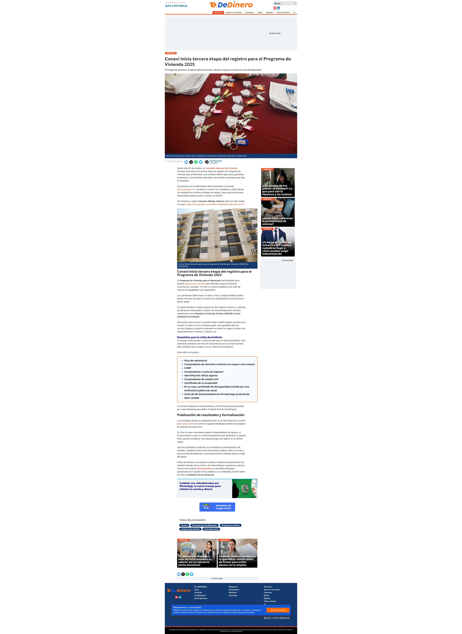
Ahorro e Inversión (234, 12)
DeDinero (233, 592)
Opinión (269, 12)
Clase (196, 590)
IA (294, 12)
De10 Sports (234, 590)
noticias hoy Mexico (190, 529)
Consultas (233, 595)
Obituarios (233, 587)
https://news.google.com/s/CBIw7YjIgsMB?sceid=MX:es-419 (215, 204)
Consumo (250, 12)
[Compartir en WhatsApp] (196, 162)
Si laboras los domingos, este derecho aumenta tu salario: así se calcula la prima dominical (195, 561)
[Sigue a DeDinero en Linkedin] (278, 8)
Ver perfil (213, 163)
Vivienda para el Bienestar (204, 525)
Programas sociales (230, 525)
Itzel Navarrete (211, 529)
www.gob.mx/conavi (187, 424)
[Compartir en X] (191, 162)
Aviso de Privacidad (246, 612)
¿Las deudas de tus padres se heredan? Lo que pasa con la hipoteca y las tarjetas (277, 190)
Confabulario (199, 595)
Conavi (184, 525)
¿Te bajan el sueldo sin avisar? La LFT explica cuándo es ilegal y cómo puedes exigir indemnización (277, 248)
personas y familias (196, 284)
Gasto (259, 12)
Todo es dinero (283, 12)
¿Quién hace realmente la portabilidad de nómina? (277, 221)
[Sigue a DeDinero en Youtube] (274, 8)
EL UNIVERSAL (200, 587)
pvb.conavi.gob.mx (186, 189)
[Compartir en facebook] (186, 162)
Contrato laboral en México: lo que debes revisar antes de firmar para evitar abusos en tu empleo (237, 561)
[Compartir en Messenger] (200, 162)
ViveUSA (198, 592)
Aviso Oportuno (200, 598)
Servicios (218, 12)
